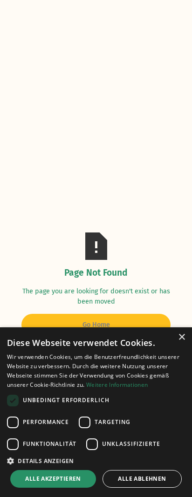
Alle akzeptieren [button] (53, 479)
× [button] (181, 337)
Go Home (96, 325)
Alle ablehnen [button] (142, 479)
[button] (96, 460)
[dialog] (96, 412)
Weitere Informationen (117, 385)
